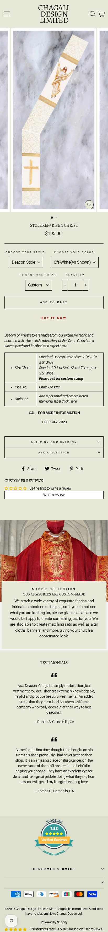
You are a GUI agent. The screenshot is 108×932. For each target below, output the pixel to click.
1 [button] (52, 217)
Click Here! (70, 401)
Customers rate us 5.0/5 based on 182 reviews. (67, 929)
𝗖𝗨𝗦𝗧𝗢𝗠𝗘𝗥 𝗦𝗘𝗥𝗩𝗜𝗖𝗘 (54, 869)
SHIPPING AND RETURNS (54, 441)
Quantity (75, 275)
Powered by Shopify (54, 922)
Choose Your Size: (38, 275)
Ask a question (54, 452)
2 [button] (57, 218)
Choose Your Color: (74, 252)
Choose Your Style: (26, 252)
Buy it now (54, 318)
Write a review (53, 495)
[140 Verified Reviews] (54, 858)
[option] (54, 120)
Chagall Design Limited (54, 13)
